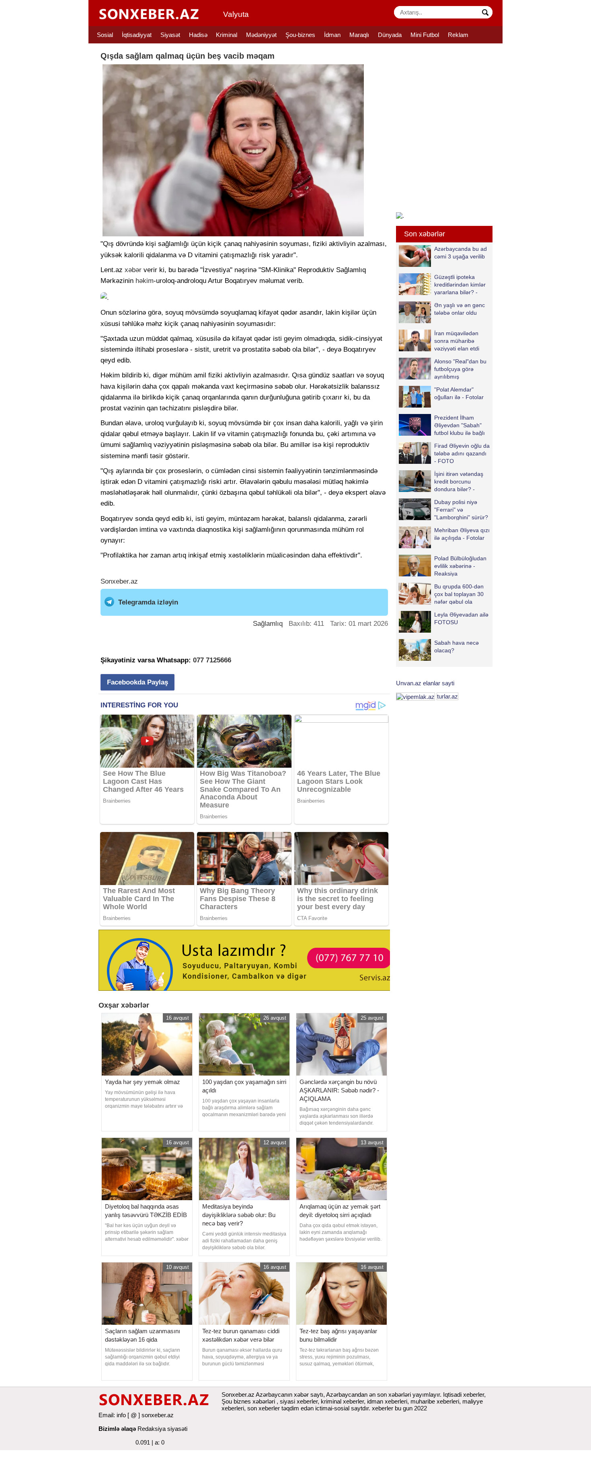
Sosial (105, 34)
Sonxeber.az (119, 581)
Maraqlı (359, 34)
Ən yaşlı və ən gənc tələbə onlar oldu (459, 309)
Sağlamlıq (268, 623)
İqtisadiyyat (137, 34)
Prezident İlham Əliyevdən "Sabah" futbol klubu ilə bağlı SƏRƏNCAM (459, 425)
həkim (144, 281)
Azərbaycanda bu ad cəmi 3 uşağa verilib (460, 253)
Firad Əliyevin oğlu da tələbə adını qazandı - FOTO (462, 453)
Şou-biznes (300, 34)
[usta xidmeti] (248, 959)
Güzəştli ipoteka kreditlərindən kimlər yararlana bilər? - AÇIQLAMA (460, 284)
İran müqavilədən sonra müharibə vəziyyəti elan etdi (456, 340)
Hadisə (198, 34)
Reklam (458, 34)
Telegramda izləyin (148, 602)
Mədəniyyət (261, 34)
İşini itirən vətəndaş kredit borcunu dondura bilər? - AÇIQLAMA (458, 481)
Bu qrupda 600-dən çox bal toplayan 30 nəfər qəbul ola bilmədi (459, 594)
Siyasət (170, 34)
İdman (332, 34)
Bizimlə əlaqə (117, 1428)
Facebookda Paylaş (137, 682)
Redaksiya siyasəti (162, 1428)
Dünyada (390, 34)
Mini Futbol (424, 34)
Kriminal (226, 34)
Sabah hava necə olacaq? (456, 646)
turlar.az (447, 696)
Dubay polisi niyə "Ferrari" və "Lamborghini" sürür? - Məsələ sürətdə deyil (443, 509)
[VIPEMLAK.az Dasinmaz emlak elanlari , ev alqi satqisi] (415, 696)
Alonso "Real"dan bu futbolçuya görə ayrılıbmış (460, 368)
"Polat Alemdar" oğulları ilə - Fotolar (459, 393)
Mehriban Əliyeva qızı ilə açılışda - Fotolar (462, 534)
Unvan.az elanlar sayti (425, 683)
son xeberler (263, 1408)
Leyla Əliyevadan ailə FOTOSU (461, 618)
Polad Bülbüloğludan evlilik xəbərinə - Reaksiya (460, 565)
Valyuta (236, 14)
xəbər (133, 270)
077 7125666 (212, 660)
